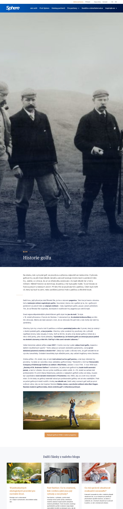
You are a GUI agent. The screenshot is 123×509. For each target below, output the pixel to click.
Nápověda (97, 2)
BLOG (25, 252)
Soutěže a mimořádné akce (92, 8)
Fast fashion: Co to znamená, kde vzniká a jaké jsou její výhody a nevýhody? (61, 491)
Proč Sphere (44, 8)
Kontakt (105, 2)
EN (116, 2)
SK (112, 2)
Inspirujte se (110, 8)
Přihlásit (87, 2)
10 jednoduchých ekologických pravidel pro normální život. (22, 491)
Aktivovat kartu (78, 2)
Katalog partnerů (58, 8)
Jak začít (33, 8)
